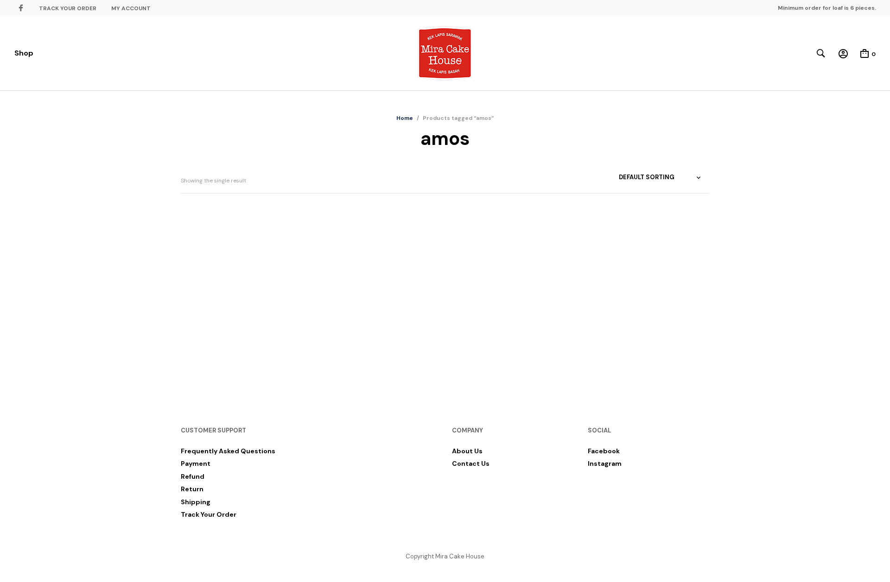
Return (192, 489)
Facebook (604, 451)
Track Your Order (67, 8)
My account (131, 8)
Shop (23, 53)
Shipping (195, 502)
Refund (192, 476)
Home (404, 118)
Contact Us (471, 463)
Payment (195, 463)
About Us (467, 451)
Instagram (605, 463)
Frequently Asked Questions (228, 451)
